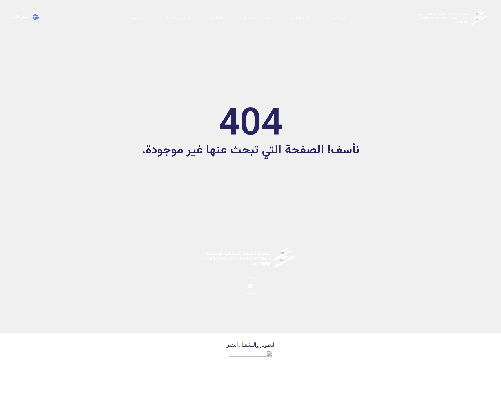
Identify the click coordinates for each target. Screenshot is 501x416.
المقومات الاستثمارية (257, 17)
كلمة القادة (301, 17)
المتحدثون (139, 17)
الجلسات (214, 17)
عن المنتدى (337, 17)
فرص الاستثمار (177, 17)
